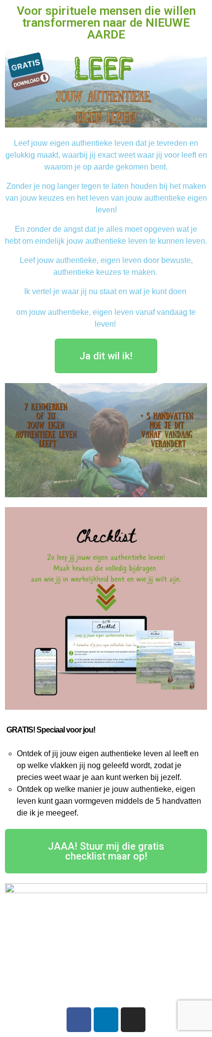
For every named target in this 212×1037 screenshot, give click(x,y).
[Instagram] (133, 1019)
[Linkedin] (106, 1019)
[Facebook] (79, 1019)
